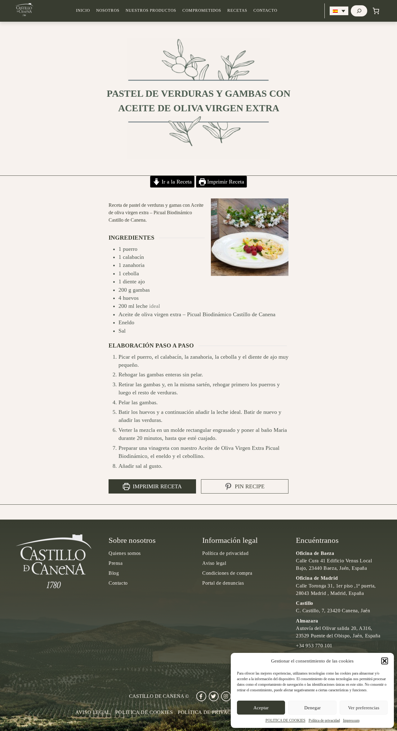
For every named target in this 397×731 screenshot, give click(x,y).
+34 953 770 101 (314, 645)
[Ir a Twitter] (214, 696)
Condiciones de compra (227, 573)
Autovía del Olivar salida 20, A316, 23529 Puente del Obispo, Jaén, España (338, 628)
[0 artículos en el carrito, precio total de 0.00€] (376, 10)
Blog (114, 573)
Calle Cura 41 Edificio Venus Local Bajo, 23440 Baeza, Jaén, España (334, 561)
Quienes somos (125, 553)
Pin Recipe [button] (249, 486)
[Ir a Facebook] (201, 696)
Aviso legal (214, 563)
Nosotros (107, 10)
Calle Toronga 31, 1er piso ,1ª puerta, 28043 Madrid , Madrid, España (336, 585)
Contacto (265, 10)
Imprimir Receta (225, 182)
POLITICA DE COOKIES (285, 720)
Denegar (312, 707)
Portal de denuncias (223, 583)
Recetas (237, 10)
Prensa (116, 563)
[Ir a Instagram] (226, 696)
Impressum (351, 720)
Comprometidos (201, 10)
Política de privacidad (324, 720)
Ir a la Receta (176, 182)
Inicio (83, 10)
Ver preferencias (363, 707)
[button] (384, 661)
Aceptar (261, 707)
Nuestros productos (151, 10)
